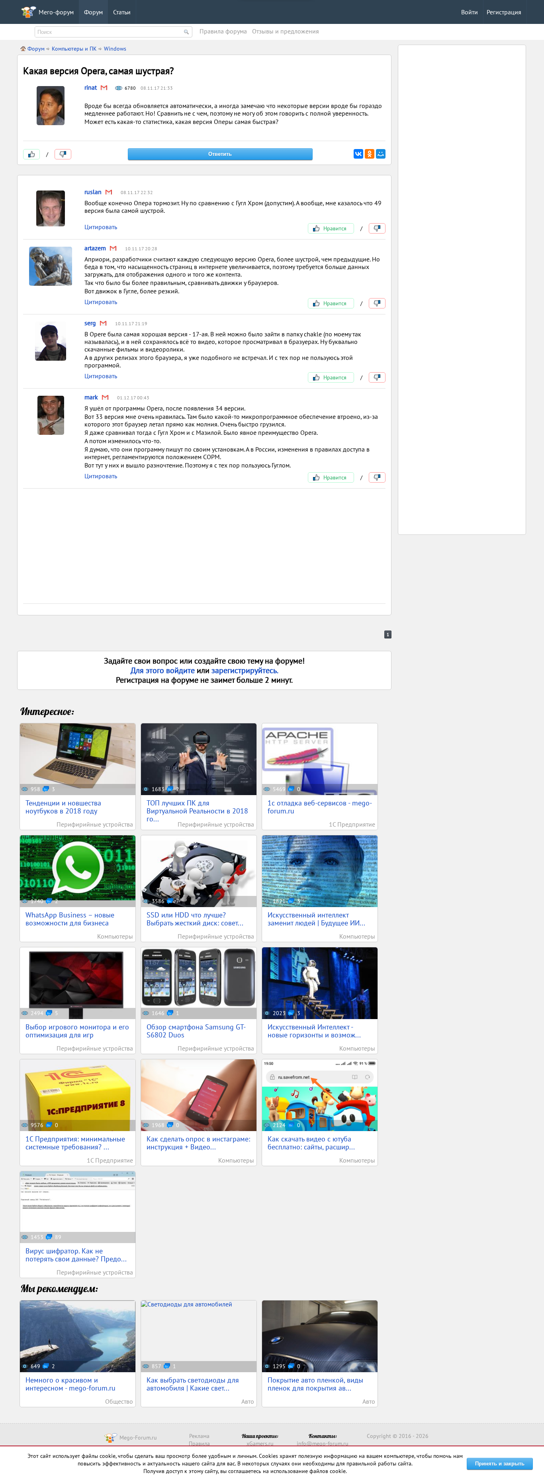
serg (90, 323)
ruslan (93, 192)
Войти (469, 12)
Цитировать (100, 227)
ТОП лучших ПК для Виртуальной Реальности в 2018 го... (197, 810)
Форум (93, 12)
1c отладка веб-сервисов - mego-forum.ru (320, 806)
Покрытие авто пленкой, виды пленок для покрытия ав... (315, 1384)
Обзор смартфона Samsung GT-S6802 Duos (196, 1030)
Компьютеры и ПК (74, 48)
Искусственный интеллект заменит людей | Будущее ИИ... (316, 918)
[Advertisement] (204, 547)
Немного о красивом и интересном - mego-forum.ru (70, 1384)
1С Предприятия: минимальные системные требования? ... (75, 1142)
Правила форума (223, 31)
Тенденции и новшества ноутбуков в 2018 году (63, 806)
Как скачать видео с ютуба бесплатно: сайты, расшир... (311, 1142)
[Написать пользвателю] (104, 88)
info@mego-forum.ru (322, 1443)
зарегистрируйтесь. (244, 670)
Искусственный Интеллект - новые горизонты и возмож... (314, 1030)
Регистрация (504, 12)
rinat (90, 87)
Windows (115, 48)
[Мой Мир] (380, 154)
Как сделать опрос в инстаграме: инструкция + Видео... (198, 1142)
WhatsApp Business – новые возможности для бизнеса (69, 918)
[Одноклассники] (369, 154)
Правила (199, 1443)
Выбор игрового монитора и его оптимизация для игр (77, 1030)
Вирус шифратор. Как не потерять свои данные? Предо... (76, 1254)
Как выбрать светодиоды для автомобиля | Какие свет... (193, 1384)
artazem (95, 248)
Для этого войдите (164, 670)
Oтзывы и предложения (285, 31)
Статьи (122, 12)
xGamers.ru (260, 1443)
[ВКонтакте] (358, 154)
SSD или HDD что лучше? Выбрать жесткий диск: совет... (195, 918)
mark (91, 397)
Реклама (199, 1436)
